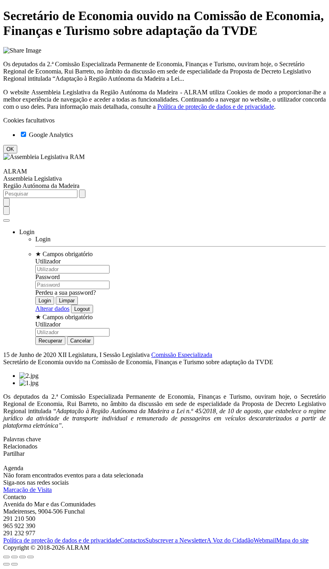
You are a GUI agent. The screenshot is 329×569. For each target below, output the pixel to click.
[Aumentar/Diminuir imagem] (30, 557)
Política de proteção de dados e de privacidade (215, 106)
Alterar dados (52, 308)
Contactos (132, 540)
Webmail (265, 540)
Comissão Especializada (181, 354)
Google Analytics (50, 134)
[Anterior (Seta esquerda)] (6, 564)
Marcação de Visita (27, 489)
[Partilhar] (14, 557)
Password (47, 276)
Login (43, 239)
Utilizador (48, 261)
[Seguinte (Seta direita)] (14, 564)
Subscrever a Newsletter (176, 540)
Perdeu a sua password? (65, 292)
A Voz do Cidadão (230, 540)
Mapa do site (292, 540)
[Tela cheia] (22, 557)
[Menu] (6, 220)
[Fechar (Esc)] (6, 557)
